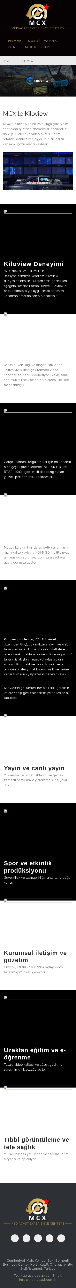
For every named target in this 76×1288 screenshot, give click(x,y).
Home (6, 61)
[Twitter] (38, 1238)
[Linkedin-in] (50, 1238)
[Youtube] (26, 1238)
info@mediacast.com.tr (38, 1280)
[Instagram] (61, 1238)
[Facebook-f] (15, 1238)
